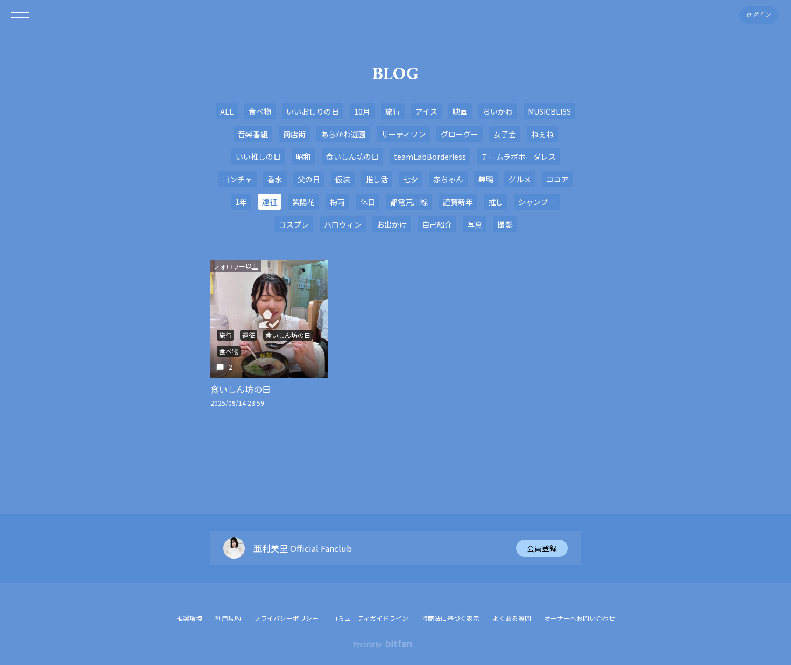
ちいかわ (498, 111)
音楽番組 (253, 134)
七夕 (410, 179)
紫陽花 (303, 201)
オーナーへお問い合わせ (579, 618)
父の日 (309, 179)
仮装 (342, 179)
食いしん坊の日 (352, 156)
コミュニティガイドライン (369, 617)
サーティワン (403, 134)
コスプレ (294, 224)
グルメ (519, 179)
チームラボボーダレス (518, 156)
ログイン (759, 15)
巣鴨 (485, 179)
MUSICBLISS (549, 111)
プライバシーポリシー (286, 617)
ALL (227, 111)
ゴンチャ (237, 179)
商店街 (294, 134)
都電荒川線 (409, 201)
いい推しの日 (258, 156)
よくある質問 (511, 617)
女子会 (504, 134)
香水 (274, 179)
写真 (474, 224)
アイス (426, 111)
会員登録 (542, 548)
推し (495, 201)
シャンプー (537, 201)
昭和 (303, 156)
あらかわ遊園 (343, 134)
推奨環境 (189, 617)
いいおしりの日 (312, 111)
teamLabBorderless (430, 156)
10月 (362, 111)
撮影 (504, 224)
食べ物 (260, 111)
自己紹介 (437, 224)
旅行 (392, 111)
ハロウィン (343, 224)
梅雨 (337, 201)
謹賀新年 (458, 201)
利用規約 (228, 617)
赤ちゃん (448, 179)
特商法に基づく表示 (450, 617)
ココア (557, 179)
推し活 (376, 179)
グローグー (459, 134)
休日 (367, 201)
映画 (460, 111)
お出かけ (392, 224)
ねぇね (542, 134)
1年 (241, 201)
